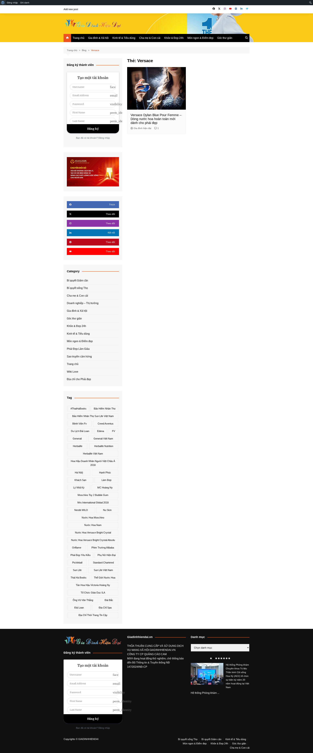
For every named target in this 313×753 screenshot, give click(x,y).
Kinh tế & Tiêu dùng (123, 38)
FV (113, 431)
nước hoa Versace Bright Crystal (93, 532)
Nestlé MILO (81, 510)
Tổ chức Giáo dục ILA (93, 592)
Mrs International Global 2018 (93, 502)
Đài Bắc (109, 600)
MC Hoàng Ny (105, 487)
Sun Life (77, 570)
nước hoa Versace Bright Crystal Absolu (93, 540)
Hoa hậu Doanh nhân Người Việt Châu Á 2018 (93, 463)
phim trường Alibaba (102, 547)
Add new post (71, 9)
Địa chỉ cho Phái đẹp (79, 379)
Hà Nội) (79, 472)
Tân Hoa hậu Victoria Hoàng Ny (93, 585)
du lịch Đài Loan (80, 431)
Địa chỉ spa (105, 607)
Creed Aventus (105, 423)
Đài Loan (79, 607)
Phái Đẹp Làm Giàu (78, 348)
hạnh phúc (105, 472)
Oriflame (76, 547)
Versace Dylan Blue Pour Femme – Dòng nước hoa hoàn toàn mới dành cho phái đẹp (156, 119)
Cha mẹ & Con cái (149, 38)
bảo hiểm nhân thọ (104, 408)
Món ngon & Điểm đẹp (200, 38)
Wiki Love (72, 371)
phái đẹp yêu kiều (80, 555)
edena (100, 431)
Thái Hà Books (78, 577)
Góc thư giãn (224, 38)
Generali (77, 438)
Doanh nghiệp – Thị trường (82, 303)
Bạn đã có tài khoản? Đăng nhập (93, 138)
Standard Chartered (103, 562)
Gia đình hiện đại (142, 128)
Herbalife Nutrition (103, 446)
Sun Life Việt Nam (103, 570)
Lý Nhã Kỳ (78, 487)
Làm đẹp (106, 480)
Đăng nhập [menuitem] (12, 2)
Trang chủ (78, 38)
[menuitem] (3, 2)
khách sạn (80, 480)
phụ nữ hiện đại (106, 555)
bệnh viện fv (79, 423)
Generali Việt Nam (103, 438)
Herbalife (77, 446)
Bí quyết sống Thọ (77, 288)
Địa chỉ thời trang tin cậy (93, 615)
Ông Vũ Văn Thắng (83, 600)
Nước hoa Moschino (93, 517)
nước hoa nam (93, 525)
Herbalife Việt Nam (93, 453)
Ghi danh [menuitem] (24, 2)
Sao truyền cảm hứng (79, 356)
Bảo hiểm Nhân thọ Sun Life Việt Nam (93, 416)
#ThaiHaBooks (78, 408)
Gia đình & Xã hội (98, 38)
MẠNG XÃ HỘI (140, 650)
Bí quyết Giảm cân (77, 280)
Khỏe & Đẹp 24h (174, 38)
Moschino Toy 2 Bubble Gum (93, 495)
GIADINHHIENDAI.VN (162, 650)
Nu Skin (107, 510)
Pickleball (77, 562)
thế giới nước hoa (104, 577)
